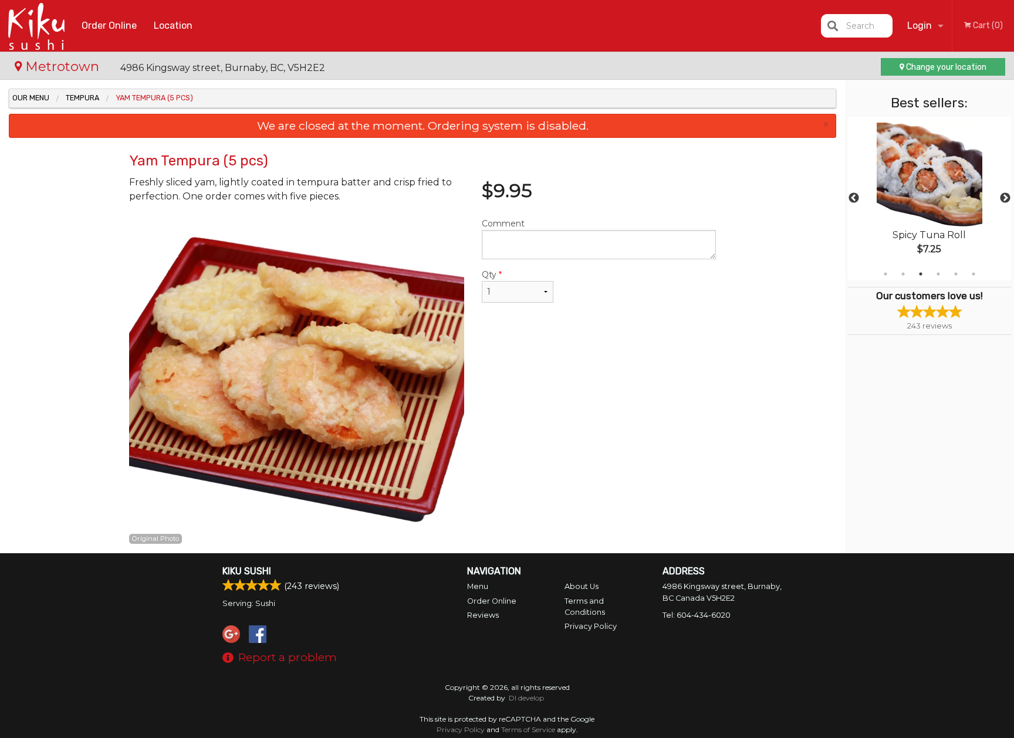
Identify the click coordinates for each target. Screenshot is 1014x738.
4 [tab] (938, 274)
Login (919, 25)
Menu (477, 586)
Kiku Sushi (246, 571)
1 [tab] (885, 274)
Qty (492, 274)
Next (1005, 198)
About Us (582, 586)
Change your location (945, 67)
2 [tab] (903, 274)
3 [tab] (921, 274)
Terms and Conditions (585, 607)
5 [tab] (956, 274)
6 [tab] (973, 274)
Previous (854, 198)
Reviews (483, 615)
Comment (503, 223)
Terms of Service (528, 729)
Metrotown (62, 66)
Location (173, 25)
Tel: (697, 615)
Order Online (109, 25)
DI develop (526, 697)
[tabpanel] (929, 198)
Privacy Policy (591, 626)
